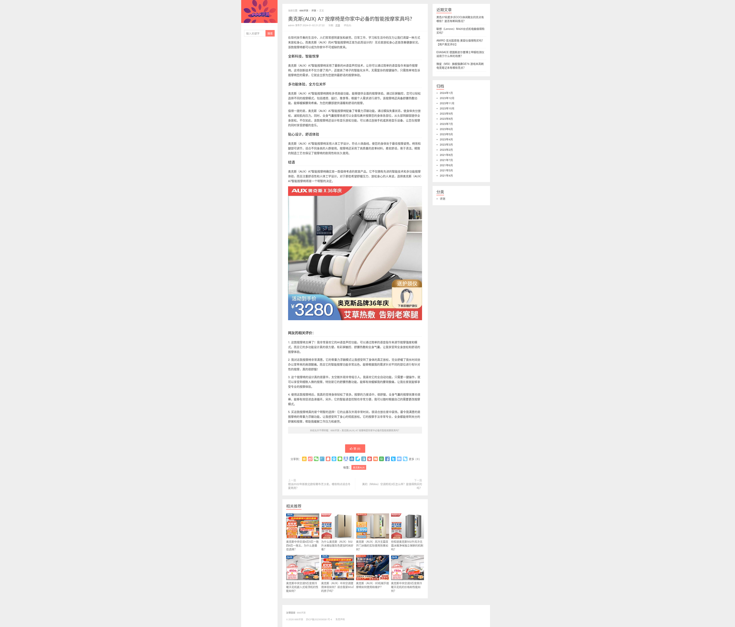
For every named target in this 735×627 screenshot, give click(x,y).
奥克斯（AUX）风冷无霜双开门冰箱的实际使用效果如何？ (372, 545)
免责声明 (340, 619)
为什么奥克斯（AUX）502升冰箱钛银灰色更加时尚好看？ (337, 545)
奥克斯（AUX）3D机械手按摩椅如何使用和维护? (372, 585)
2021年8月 (446, 155)
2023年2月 (446, 149)
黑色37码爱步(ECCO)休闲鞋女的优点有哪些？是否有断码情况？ (460, 19)
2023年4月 (446, 139)
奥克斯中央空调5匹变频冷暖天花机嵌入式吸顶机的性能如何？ (302, 587)
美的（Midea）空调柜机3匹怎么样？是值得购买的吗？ (392, 486)
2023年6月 (446, 129)
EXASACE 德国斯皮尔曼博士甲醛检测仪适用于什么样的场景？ (460, 54)
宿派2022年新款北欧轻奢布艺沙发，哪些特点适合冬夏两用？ (319, 486)
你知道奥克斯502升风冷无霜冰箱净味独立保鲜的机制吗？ (407, 545)
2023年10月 (447, 108)
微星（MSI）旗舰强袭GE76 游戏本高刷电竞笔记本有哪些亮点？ (460, 65)
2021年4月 (446, 175)
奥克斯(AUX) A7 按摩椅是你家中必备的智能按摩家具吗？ (351, 18)
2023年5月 (446, 134)
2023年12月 (447, 98)
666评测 (259, 11)
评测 (313, 10)
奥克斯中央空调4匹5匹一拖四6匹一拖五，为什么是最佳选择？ (302, 545)
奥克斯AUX (359, 467)
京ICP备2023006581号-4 (319, 619)
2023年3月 (446, 144)
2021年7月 (446, 160)
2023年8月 (446, 119)
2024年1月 (446, 93)
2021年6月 (446, 165)
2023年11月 (447, 103)
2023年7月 (446, 124)
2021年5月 (446, 170)
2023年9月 (446, 113)
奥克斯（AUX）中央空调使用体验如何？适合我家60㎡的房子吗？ (337, 587)
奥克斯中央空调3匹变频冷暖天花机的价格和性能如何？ (406, 587)
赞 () (357, 448)
